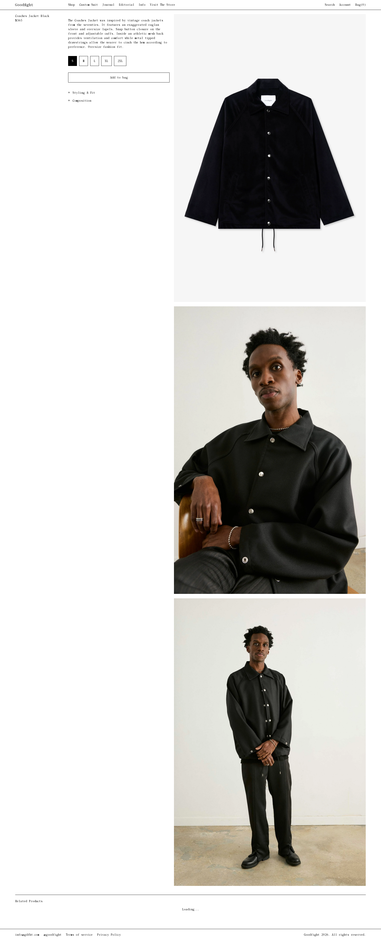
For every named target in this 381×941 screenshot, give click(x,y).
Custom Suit (88, 5)
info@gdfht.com (27, 935)
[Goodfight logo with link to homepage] (41, 5)
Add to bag (119, 77)
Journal (108, 5)
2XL (120, 61)
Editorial (126, 5)
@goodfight (53, 935)
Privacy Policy (109, 935)
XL (106, 61)
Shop (71, 5)
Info (142, 5)
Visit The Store (162, 5)
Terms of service (79, 935)
